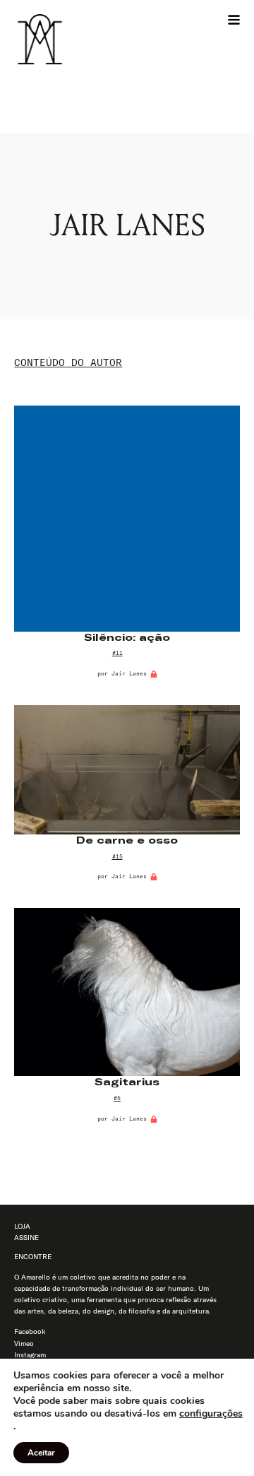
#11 (117, 652)
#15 (117, 856)
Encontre (33, 1256)
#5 (117, 1098)
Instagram (30, 1354)
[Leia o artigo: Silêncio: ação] (126, 518)
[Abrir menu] (234, 19)
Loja (22, 1226)
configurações (211, 1413)
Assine (26, 1237)
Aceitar (41, 1452)
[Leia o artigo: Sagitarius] (126, 992)
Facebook (29, 1331)
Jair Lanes (129, 673)
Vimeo (24, 1343)
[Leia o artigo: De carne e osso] (126, 769)
